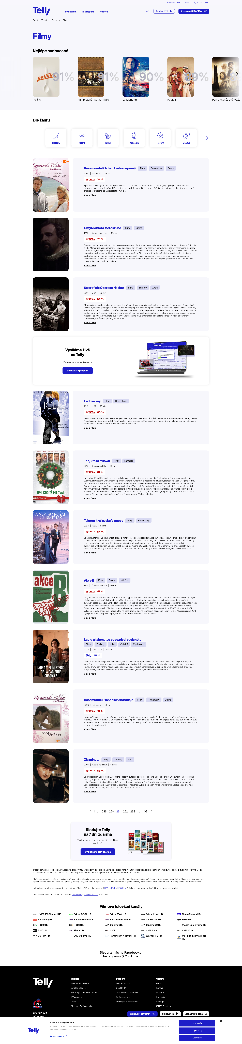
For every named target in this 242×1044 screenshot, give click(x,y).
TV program (88, 11)
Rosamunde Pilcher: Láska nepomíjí (110, 168)
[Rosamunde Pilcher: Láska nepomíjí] (51, 185)
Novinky (160, 992)
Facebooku (133, 952)
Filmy (142, 168)
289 (104, 811)
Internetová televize (80, 983)
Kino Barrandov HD (84, 919)
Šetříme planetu (123, 997)
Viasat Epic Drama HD (194, 925)
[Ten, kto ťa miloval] (51, 477)
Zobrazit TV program (77, 370)
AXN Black (151, 930)
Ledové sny (92, 401)
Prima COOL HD (82, 914)
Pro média (160, 997)
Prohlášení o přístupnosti (127, 1001)
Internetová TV (123, 983)
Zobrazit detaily (57, 1036)
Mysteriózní (138, 644)
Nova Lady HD (45, 919)
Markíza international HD (194, 937)
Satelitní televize (78, 988)
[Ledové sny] (51, 417)
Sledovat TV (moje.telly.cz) (83, 1006)
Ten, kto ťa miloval (97, 461)
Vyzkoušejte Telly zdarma (98, 851)
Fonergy (160, 1001)
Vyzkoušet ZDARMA (191, 11)
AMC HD (42, 930)
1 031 (145, 811)
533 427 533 (40, 1012)
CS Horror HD (153, 919)
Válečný (124, 580)
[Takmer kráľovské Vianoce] (51, 537)
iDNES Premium (163, 1006)
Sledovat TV (162, 11)
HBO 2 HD (43, 925)
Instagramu (112, 956)
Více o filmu (90, 195)
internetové (77, 894)
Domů (35, 20)
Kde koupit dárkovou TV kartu (84, 992)
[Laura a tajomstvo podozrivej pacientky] (51, 656)
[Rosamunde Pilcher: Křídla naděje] (51, 716)
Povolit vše (197, 1023)
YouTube (131, 956)
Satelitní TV (121, 988)
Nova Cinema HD (191, 914)
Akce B (89, 580)
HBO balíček (109, 888)
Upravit (196, 1031)
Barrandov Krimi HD (121, 919)
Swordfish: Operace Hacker (104, 288)
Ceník (73, 1001)
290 (111, 811)
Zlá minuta (91, 760)
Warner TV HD (154, 935)
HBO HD (186, 919)
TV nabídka (71, 11)
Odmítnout (197, 1038)
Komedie (128, 460)
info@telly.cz (40, 1016)
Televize (45, 20)
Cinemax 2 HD (153, 925)
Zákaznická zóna (172, 2)
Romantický (156, 168)
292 (125, 811)
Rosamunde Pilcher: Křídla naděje (108, 700)
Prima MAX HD (118, 914)
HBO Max (121, 888)
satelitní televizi (91, 894)
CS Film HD (44, 935)
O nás (159, 983)
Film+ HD (79, 930)
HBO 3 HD (79, 925)
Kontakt (187, 2)
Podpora (103, 11)
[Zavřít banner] (221, 1021)
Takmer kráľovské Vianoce (103, 521)
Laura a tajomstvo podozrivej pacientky (112, 640)
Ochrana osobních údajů (127, 992)
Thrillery (143, 287)
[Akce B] (51, 597)
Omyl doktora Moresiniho (102, 228)
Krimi (112, 644)
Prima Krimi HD (154, 914)
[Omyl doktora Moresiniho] (51, 244)
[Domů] (41, 11)
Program (56, 20)
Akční (155, 287)
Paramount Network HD (123, 935)
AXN (112, 930)
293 (132, 811)
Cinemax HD (117, 925)
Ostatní (124, 644)
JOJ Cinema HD (82, 935)
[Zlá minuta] (51, 776)
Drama (171, 168)
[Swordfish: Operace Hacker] (51, 304)
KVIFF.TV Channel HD (49, 914)
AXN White (187, 930)
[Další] (206, 138)
